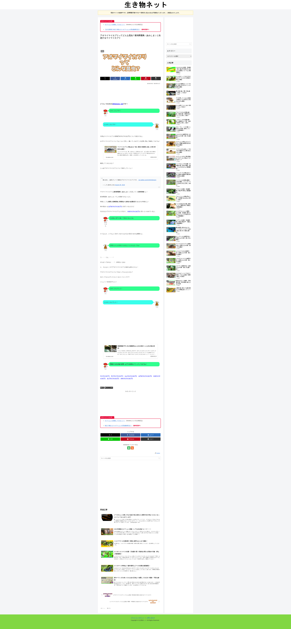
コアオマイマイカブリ (145, 376)
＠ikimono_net (118, 104)
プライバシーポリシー (138, 618)
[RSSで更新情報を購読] (132, 447)
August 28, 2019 (120, 185)
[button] (156, 78)
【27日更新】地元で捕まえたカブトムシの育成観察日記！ (122, 29)
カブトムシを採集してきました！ (115, 24)
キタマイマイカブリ (133, 211)
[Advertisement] (130, 43)
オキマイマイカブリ (127, 378)
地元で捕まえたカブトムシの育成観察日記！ (118, 425)
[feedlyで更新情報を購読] (128, 447)
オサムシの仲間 (109, 387)
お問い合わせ (151, 618)
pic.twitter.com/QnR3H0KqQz (147, 180)
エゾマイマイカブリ (113, 378)
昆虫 (103, 387)
